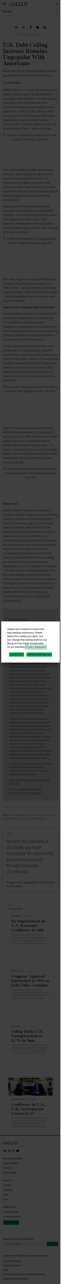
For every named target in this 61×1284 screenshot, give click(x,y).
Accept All (16, 654)
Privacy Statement (36, 647)
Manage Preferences (39, 654)
